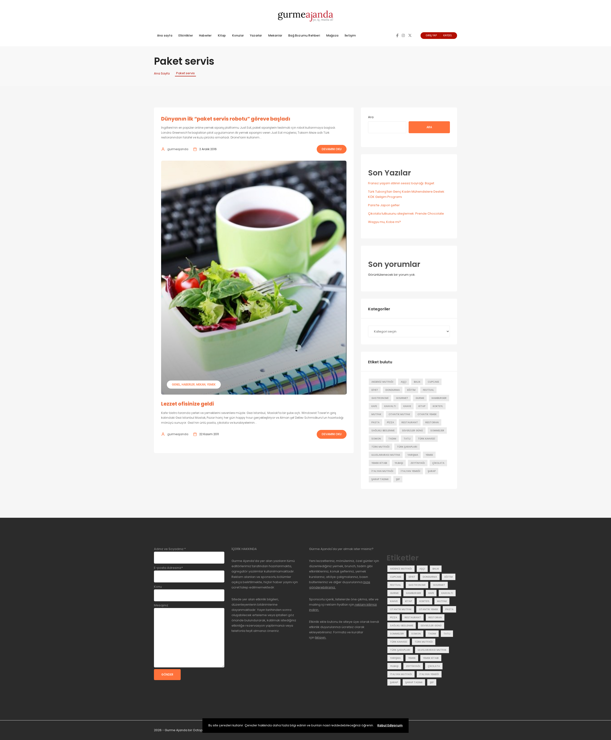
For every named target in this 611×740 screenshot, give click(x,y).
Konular (238, 35)
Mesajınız (161, 605)
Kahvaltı (390, 406)
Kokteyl (438, 406)
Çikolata (438, 463)
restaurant (409, 422)
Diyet (374, 389)
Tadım (392, 438)
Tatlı (407, 438)
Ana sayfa (164, 35)
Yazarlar (256, 35)
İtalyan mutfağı (382, 471)
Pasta (375, 422)
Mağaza (332, 35)
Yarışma (412, 454)
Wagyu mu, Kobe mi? (384, 222)
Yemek (211, 384)
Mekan (200, 384)
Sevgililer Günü (412, 430)
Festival (428, 389)
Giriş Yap (431, 35)
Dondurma (392, 389)
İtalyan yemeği (410, 471)
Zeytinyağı (418, 463)
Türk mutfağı (380, 446)
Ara (371, 117)
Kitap (222, 35)
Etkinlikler (186, 35)
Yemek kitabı (379, 463)
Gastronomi (380, 398)
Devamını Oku (332, 149)
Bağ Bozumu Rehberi (304, 35)
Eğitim (411, 389)
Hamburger (439, 398)
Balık (417, 381)
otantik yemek (427, 414)
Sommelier (437, 430)
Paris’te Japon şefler (384, 205)
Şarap (432, 471)
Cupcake (433, 381)
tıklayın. (320, 637)
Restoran (432, 422)
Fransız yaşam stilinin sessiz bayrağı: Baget (401, 183)
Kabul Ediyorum (390, 725)
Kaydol (447, 35)
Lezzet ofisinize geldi (187, 403)
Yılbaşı (399, 463)
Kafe (374, 406)
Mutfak (376, 414)
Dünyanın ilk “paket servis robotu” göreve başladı (225, 118)
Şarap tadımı (380, 479)
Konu (158, 586)
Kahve (407, 406)
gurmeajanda (177, 149)
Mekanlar (275, 35)
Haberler (205, 35)
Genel (176, 384)
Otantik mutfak (399, 414)
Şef (398, 479)
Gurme (420, 398)
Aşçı (403, 381)
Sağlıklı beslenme (383, 430)
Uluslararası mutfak (385, 454)
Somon (376, 438)
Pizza (390, 422)
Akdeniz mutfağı (382, 381)
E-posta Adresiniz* (168, 568)
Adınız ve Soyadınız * (170, 549)
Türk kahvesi (426, 438)
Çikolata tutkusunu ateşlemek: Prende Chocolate (406, 213)
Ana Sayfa (162, 73)
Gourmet (402, 398)
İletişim (350, 35)
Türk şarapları (407, 446)
